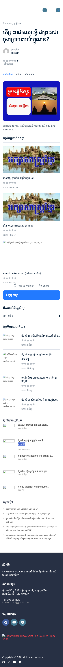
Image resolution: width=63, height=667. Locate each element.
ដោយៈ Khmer (9, 234)
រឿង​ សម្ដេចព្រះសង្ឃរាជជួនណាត (18, 225)
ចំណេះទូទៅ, (8, 23)
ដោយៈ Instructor (11, 187)
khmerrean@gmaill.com (15, 602)
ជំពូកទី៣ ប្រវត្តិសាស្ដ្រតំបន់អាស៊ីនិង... (37, 354)
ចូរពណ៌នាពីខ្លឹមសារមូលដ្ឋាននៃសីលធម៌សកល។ (22, 509)
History (15, 52)
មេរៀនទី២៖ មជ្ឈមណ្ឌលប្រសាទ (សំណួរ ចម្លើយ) (39, 379)
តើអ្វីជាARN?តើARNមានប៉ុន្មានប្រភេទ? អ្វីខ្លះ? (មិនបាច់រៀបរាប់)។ (28, 513)
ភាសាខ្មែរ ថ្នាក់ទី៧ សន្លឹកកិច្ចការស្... (19, 178)
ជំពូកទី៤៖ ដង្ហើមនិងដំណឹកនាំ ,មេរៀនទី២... (40, 335)
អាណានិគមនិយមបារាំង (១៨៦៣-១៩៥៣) (22, 273)
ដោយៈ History (9, 282)
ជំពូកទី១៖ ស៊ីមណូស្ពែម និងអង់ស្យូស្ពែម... (39, 399)
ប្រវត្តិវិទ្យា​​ (17, 23)
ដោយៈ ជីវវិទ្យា (27, 344)
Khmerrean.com (35, 657)
